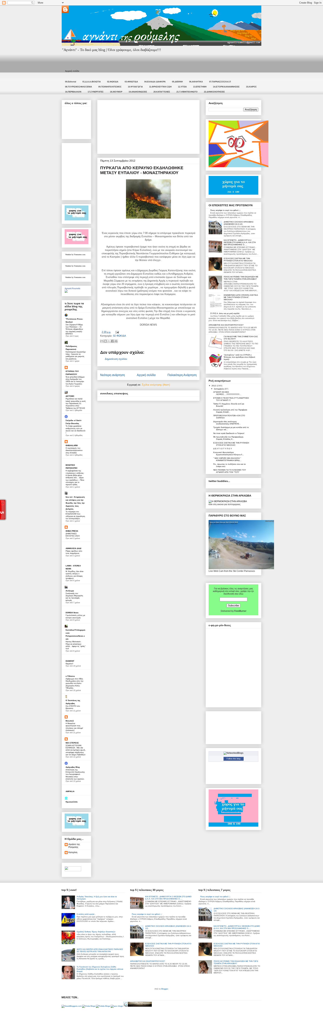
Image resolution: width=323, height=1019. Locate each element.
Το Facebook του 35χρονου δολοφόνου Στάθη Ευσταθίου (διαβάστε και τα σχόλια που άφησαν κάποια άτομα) (100, 969)
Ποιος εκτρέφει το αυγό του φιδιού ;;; (225, 210)
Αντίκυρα (70, 591)
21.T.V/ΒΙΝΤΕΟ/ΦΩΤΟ (187, 92)
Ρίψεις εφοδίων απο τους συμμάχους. (74, 552)
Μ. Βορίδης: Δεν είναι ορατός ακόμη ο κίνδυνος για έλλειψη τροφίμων (74, 574)
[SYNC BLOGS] (117, 1006)
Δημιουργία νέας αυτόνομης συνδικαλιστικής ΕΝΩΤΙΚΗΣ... (227, 422)
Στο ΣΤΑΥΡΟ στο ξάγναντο (73, 707)
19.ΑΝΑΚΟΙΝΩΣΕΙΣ (138, 92)
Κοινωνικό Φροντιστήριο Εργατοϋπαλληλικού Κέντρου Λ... (228, 453)
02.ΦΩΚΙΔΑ (112, 82)
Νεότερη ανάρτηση (112, 375)
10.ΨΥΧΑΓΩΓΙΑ (135, 87)
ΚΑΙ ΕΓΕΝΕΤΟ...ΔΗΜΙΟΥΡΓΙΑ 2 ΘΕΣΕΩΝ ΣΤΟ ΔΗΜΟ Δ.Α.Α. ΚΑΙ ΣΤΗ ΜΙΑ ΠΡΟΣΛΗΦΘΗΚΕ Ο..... (240, 242)
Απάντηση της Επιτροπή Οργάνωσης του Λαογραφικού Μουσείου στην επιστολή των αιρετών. (75, 774)
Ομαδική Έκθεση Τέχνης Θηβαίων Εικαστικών (96, 932)
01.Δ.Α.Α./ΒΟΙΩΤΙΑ (91, 82)
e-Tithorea (70, 676)
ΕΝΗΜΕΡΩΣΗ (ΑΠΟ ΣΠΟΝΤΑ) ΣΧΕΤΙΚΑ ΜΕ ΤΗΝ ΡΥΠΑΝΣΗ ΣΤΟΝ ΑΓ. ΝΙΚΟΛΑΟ (241, 297)
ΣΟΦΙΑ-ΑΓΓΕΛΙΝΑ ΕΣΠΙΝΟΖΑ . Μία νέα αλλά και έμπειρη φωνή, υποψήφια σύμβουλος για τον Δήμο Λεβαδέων (76, 750)
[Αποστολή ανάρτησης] (116, 332)
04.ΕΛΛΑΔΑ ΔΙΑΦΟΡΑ (155, 82)
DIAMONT (70, 661)
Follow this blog (233, 758)
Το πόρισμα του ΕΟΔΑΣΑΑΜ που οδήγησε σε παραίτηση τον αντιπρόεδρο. (75, 515)
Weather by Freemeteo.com (75, 254)
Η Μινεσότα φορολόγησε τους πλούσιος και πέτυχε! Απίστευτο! (74, 726)
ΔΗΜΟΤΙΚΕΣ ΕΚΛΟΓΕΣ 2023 (73, 535)
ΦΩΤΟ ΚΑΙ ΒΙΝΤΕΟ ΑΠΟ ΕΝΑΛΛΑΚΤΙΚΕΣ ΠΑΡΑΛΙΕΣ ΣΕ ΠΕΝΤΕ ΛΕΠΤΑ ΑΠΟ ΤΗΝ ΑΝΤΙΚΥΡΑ (100, 950)
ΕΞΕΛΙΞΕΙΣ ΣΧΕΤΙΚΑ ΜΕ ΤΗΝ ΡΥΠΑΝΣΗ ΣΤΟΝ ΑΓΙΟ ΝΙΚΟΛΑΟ (238, 259)
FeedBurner (240, 611)
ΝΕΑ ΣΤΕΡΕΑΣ (72, 743)
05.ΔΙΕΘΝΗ (177, 82)
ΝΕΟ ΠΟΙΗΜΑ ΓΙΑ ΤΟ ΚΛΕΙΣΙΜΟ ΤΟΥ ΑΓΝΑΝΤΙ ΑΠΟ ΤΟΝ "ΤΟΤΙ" (229, 471)
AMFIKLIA (70, 791)
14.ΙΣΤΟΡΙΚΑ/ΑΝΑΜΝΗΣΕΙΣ (226, 87)
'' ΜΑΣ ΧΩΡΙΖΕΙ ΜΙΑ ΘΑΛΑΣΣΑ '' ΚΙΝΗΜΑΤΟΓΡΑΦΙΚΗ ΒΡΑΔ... (227, 459)
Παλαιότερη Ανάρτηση (182, 375)
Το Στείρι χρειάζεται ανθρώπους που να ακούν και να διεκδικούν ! (75, 429)
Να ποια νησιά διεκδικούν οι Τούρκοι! (228, 433)
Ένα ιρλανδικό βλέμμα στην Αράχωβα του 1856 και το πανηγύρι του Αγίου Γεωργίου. (75, 380)
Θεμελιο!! (69, 664)
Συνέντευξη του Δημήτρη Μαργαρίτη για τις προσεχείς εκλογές (74, 596)
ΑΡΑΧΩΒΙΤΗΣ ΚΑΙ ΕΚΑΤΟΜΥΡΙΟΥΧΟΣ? (226, 325)
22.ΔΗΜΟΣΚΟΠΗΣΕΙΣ (214, 92)
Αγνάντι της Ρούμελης (74, 845)
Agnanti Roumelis (72, 288)
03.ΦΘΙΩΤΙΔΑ (131, 82)
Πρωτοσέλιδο (72, 802)
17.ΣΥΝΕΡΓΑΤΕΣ (96, 92)
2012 (214, 386)
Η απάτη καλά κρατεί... (86, 914)
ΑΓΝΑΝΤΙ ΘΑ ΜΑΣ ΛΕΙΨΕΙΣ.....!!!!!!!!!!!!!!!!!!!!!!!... (227, 393)
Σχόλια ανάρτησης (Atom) (156, 384)
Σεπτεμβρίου (219, 389)
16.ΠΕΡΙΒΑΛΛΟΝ (73, 92)
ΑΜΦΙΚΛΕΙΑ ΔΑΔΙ (73, 548)
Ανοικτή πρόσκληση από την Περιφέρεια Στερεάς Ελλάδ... (230, 411)
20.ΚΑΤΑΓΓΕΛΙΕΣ (161, 92)
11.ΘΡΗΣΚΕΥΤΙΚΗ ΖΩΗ (160, 87)
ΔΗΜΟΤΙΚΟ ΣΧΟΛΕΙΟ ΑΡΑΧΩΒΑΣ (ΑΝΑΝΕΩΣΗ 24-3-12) (238, 223)
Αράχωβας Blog (73, 767)
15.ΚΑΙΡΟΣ (251, 87)
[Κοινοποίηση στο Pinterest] (116, 341)
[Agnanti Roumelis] (66, 292)
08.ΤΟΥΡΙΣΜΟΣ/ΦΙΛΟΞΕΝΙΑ (78, 87)
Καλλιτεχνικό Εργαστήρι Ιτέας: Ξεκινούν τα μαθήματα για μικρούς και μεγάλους (76, 355)
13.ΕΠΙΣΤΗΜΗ (200, 87)
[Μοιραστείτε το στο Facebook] (112, 341)
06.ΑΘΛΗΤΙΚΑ (196, 82)
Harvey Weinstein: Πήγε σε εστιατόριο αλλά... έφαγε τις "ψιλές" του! (76, 645)
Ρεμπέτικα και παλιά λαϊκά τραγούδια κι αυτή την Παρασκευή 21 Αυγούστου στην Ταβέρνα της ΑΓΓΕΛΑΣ (76, 403)
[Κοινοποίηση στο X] (109, 341)
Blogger (164, 989)
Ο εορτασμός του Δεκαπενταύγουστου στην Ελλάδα (74, 450)
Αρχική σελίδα (72, 71)
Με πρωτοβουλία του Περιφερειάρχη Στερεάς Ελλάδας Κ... (228, 438)
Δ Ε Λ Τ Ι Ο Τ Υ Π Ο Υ (222, 449)
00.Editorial (70, 82)
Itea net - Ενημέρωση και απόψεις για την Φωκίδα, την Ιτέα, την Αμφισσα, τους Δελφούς (75, 503)
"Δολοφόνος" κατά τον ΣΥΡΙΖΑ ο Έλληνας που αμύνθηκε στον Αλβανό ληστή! (239, 357)
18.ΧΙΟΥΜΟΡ (116, 92)
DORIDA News (72, 613)
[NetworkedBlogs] (233, 753)
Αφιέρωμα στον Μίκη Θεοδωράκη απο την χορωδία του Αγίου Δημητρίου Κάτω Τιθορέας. (74, 683)
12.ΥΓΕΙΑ (182, 87)
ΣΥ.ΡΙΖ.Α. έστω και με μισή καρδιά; (225, 313)
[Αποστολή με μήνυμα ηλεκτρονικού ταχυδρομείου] (102, 341)
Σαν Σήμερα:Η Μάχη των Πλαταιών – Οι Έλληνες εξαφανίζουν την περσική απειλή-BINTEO (74, 329)
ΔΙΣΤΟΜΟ (70, 396)
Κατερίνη (72, 852)
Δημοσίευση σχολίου (116, 359)
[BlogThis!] (105, 341)
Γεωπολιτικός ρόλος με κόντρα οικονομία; (75, 616)
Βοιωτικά (70, 721)
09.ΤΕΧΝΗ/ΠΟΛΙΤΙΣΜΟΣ (109, 87)
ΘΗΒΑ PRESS (72, 531)
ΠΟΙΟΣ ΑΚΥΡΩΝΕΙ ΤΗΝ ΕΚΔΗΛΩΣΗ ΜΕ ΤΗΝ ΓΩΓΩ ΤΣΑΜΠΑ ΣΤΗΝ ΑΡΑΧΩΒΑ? (241, 278)
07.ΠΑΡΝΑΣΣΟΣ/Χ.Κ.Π (220, 82)
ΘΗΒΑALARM (72, 445)
